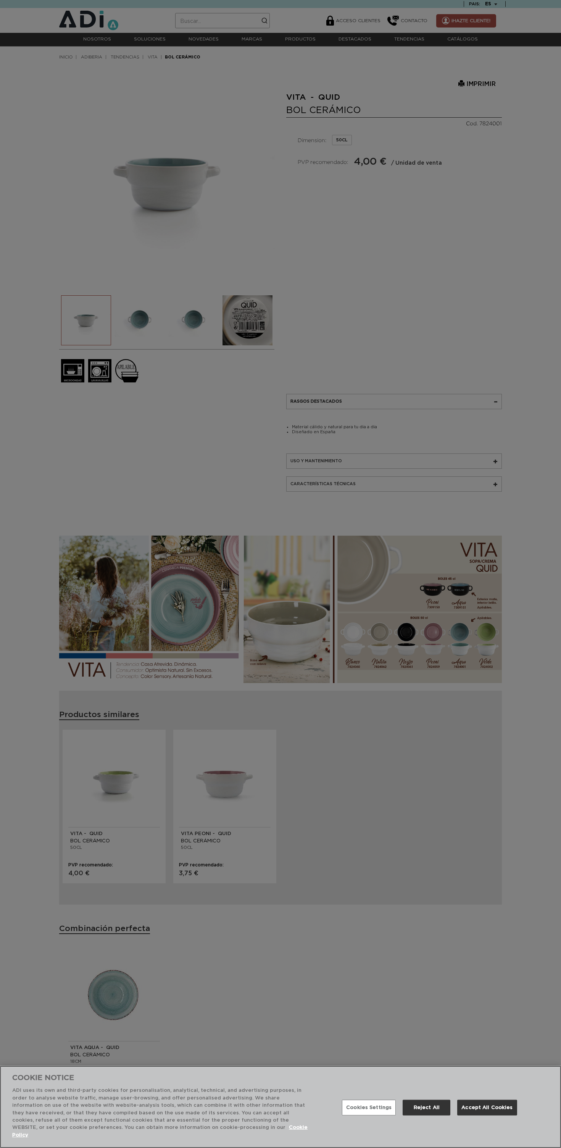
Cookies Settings (369, 1107)
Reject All (427, 1107)
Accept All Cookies (487, 1107)
